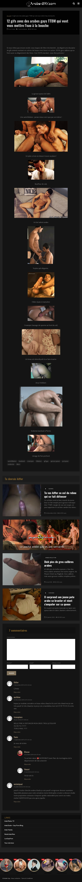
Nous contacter (15, 878)
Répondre (17, 692)
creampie (30, 461)
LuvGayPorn (8, 839)
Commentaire (11, 637)
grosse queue (55, 461)
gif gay (46, 461)
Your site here (9, 843)
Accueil (9, 16)
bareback (22, 461)
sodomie (11, 464)
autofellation (12, 461)
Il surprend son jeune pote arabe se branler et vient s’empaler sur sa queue (59, 600)
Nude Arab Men (9, 834)
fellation (39, 461)
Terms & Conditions (27, 878)
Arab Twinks (8, 830)
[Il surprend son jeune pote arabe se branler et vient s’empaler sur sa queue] (22, 604)
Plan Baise (51, 593)
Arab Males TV (9, 821)
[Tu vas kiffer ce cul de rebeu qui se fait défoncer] (22, 500)
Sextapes (51, 488)
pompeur (65, 461)
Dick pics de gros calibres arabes (59, 563)
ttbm (18, 464)
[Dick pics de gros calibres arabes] (22, 569)
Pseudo (9, 663)
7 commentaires (22, 29)
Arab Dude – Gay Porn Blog (13, 825)
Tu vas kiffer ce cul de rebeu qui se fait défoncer (60, 494)
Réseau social (56, 663)
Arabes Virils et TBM (50, 557)
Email (32, 663)
